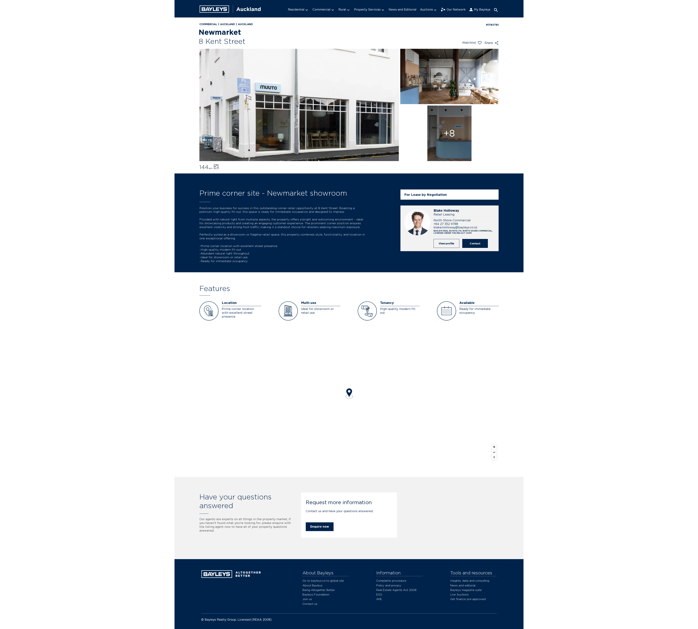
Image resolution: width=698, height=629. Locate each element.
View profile (446, 243)
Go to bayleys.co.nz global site (323, 580)
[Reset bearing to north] (494, 457)
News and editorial (462, 585)
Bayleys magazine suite (466, 590)
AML (379, 599)
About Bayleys (312, 585)
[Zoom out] (494, 452)
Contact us (309, 604)
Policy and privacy (388, 585)
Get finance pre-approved (468, 599)
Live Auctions (459, 594)
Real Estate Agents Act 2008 (396, 590)
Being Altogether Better (318, 590)
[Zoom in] (494, 447)
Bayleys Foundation (315, 594)
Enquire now (319, 526)
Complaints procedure (391, 580)
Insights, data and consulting (469, 580)
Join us (307, 599)
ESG (379, 594)
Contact (475, 243)
